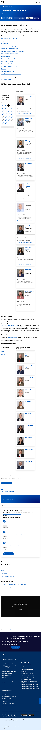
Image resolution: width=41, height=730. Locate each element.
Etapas (16, 17)
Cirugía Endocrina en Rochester (8, 41)
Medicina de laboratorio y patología (9, 53)
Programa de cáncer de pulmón (8, 63)
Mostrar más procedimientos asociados (8, 576)
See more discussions (8, 553)
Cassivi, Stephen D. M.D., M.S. (28, 366)
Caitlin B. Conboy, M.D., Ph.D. (28, 248)
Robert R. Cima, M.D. (29, 204)
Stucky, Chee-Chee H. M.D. (29, 438)
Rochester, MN (6, 95)
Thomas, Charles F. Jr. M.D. (29, 450)
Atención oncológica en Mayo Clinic (9, 38)
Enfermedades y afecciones (7, 6)
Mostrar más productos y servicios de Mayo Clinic (10, 587)
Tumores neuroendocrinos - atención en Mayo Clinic (11, 478)
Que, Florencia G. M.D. (29, 425)
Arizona (2, 351)
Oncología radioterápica (7, 61)
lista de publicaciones (13, 337)
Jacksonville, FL (6, 97)
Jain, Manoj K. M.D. (28, 401)
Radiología (3, 68)
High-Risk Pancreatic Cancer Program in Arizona (12, 51)
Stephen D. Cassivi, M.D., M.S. (28, 119)
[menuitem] (9, 18)
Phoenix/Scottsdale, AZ (7, 99)
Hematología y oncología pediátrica (9, 48)
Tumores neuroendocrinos (14, 10)
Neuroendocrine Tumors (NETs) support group (12, 513)
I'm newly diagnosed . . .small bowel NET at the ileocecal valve (15, 534)
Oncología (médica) (6, 56)
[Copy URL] (28, 607)
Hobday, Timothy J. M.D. (28, 390)
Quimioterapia (4, 570)
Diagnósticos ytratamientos (9, 18)
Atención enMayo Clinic (36, 18)
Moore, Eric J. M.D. (28, 413)
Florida (2, 353)
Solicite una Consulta (7, 13)
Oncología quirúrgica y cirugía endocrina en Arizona (13, 58)
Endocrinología (4, 43)
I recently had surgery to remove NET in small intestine (13, 524)
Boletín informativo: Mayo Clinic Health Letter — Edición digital (13, 584)
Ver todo (2, 356)
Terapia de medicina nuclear (8, 71)
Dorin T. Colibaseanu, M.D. (29, 226)
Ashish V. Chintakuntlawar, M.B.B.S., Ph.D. (28, 185)
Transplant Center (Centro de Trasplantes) (11, 74)
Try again (20, 609)
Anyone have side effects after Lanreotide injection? (13, 545)
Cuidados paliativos (5, 567)
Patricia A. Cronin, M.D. (29, 291)
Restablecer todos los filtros (8, 127)
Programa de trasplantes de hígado (9, 66)
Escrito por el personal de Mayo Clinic (8, 475)
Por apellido (3, 102)
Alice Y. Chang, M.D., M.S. (28, 164)
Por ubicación (3, 92)
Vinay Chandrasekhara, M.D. (29, 141)
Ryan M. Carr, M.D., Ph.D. (28, 97)
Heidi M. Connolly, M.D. (28, 270)
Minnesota (3, 354)
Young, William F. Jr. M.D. (28, 462)
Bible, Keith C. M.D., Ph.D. (28, 354)
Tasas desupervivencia (21, 18)
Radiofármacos (4, 573)
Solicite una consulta (6, 483)
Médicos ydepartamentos (29, 18)
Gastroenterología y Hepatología (9, 46)
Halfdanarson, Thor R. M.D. (29, 378)
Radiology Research (6, 79)
